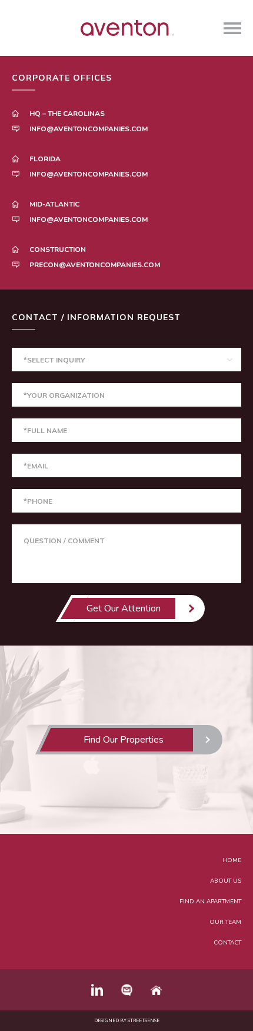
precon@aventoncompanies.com (94, 265)
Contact (227, 943)
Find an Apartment (210, 901)
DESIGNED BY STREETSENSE (126, 1020)
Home (231, 860)
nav (232, 28)
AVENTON (126, 28)
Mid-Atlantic (54, 204)
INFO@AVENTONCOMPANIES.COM (88, 129)
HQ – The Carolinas (67, 113)
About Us (225, 881)
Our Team (225, 922)
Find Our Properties (124, 739)
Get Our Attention (123, 608)
